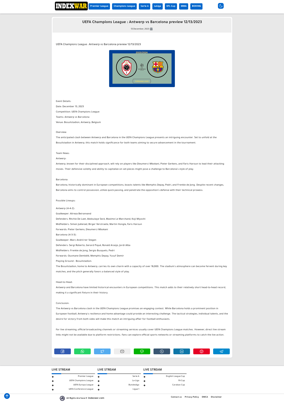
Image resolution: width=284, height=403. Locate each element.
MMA (184, 6)
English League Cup (175, 376)
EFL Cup (170, 6)
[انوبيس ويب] (62, 398)
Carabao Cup (178, 385)
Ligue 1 (136, 389)
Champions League (124, 6)
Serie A (145, 6)
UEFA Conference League (81, 389)
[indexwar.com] (71, 10)
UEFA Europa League (83, 385)
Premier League (99, 6)
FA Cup (181, 381)
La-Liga (135, 381)
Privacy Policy (192, 397)
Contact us (176, 397)
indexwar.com (96, 398)
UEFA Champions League (81, 381)
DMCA (205, 397)
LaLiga (157, 6)
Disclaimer (216, 397)
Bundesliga (134, 385)
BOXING (196, 6)
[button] (62, 351)
